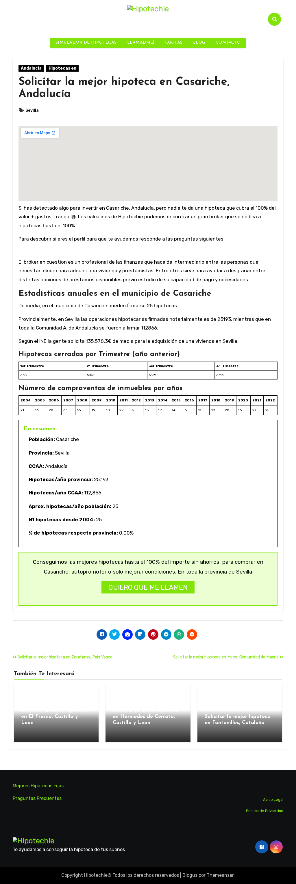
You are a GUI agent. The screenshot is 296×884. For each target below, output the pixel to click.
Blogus (189, 875)
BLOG (199, 42)
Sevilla (32, 110)
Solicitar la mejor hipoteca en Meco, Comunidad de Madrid (226, 657)
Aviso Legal (273, 799)
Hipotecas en (62, 68)
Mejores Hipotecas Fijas (38, 785)
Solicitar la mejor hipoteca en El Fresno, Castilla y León (54, 716)
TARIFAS (173, 42)
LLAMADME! (140, 42)
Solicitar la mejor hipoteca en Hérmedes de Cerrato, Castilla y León (146, 716)
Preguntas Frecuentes (37, 798)
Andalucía (31, 68)
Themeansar (220, 875)
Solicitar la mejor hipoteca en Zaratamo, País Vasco (64, 657)
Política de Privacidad (264, 810)
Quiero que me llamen (148, 587)
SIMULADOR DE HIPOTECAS (86, 42)
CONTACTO (228, 42)
